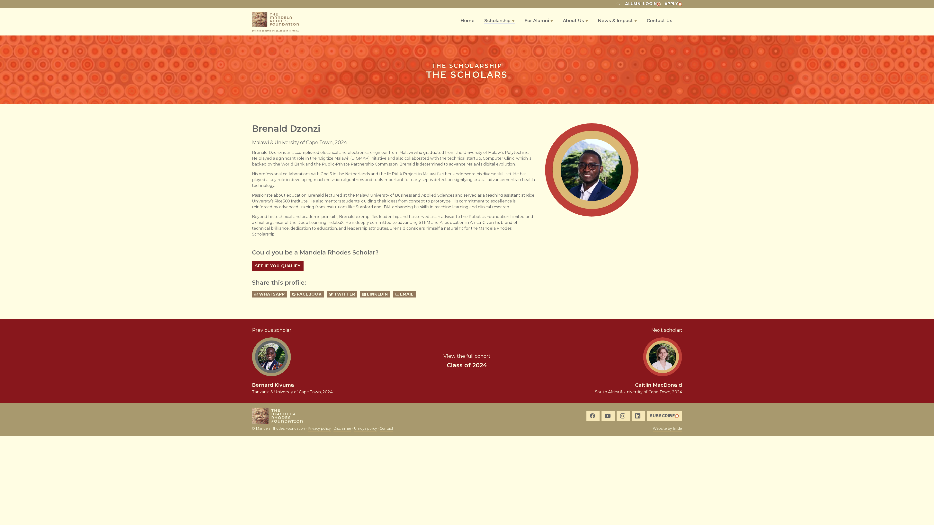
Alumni (641, 3)
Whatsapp (272, 294)
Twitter (344, 294)
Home (467, 20)
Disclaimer (342, 428)
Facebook (309, 294)
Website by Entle (667, 428)
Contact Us (659, 20)
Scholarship (499, 20)
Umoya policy (365, 428)
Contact (386, 428)
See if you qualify (277, 266)
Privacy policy (319, 428)
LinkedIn (377, 294)
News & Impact (617, 20)
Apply (671, 3)
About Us (575, 20)
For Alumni (538, 20)
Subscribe (662, 415)
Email (407, 294)
